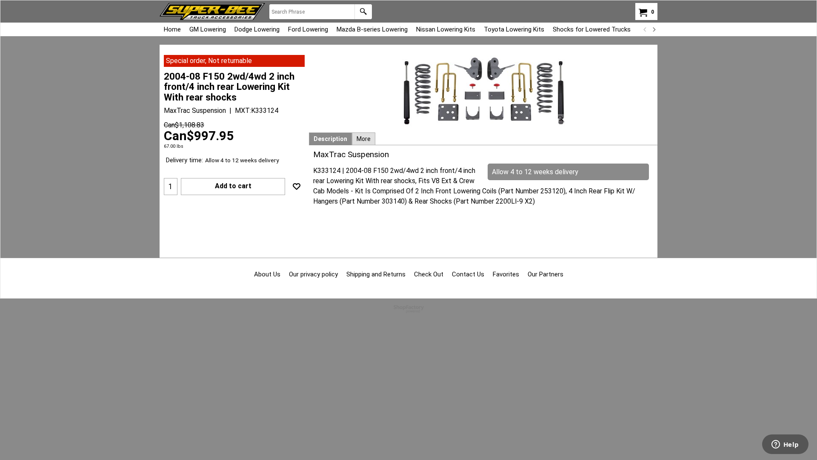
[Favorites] (297, 186)
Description (330, 138)
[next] (653, 29)
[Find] (363, 11)
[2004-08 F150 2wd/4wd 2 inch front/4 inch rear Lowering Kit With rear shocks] (483, 90)
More (364, 138)
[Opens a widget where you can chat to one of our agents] (785, 445)
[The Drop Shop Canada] (212, 11)
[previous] (645, 29)
